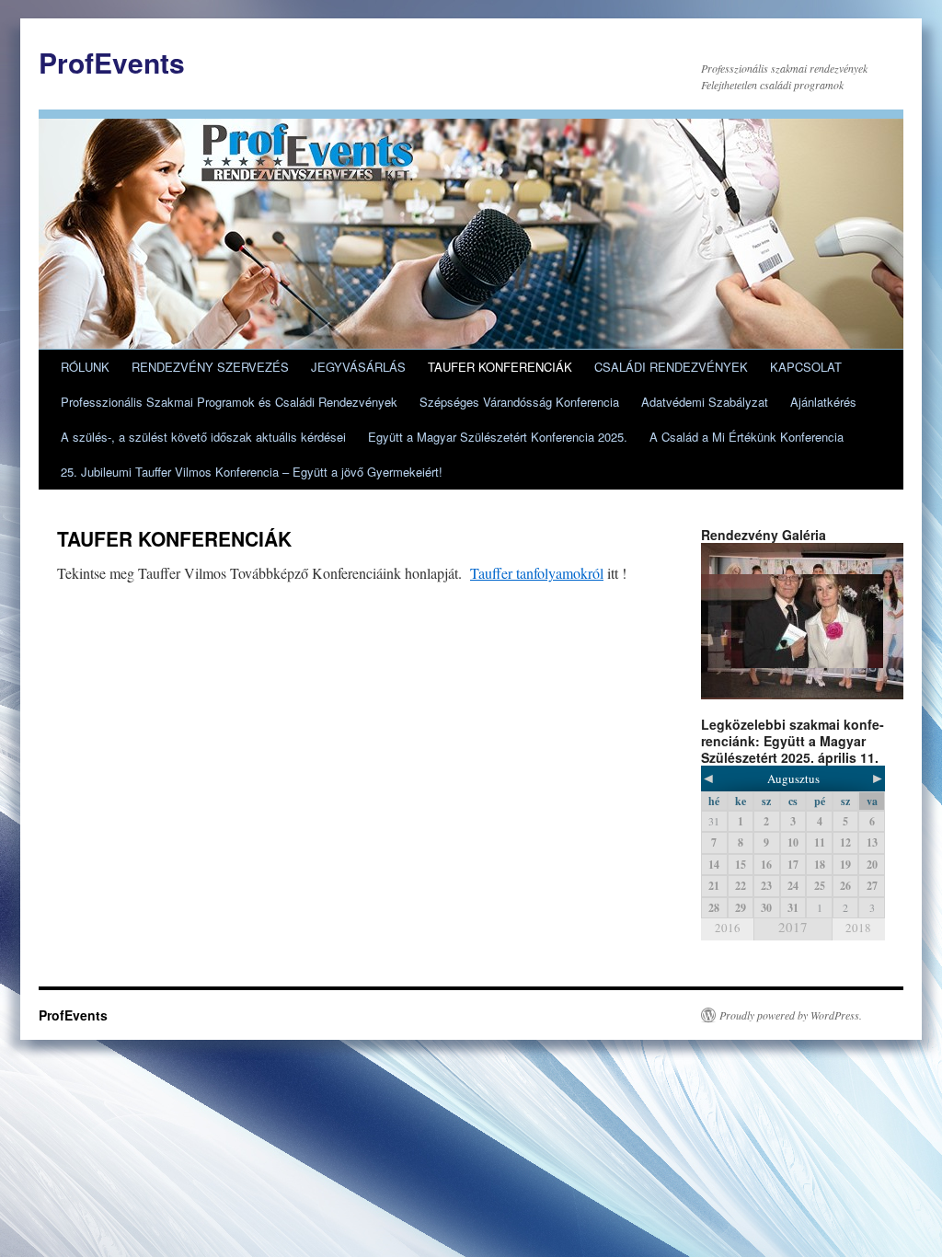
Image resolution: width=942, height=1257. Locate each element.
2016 (728, 927)
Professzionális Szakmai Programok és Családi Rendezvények (229, 401)
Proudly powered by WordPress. (790, 1015)
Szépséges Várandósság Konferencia (519, 401)
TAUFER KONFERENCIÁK (500, 366)
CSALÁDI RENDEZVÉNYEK (671, 366)
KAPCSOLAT (806, 366)
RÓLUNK (85, 366)
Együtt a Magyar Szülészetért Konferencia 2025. (497, 436)
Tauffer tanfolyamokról (536, 572)
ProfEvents (112, 62)
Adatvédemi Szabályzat (704, 401)
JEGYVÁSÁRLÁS (358, 366)
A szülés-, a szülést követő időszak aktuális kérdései (203, 436)
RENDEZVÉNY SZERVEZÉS (210, 366)
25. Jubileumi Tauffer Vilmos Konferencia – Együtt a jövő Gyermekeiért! (251, 471)
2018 (858, 927)
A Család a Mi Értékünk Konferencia (746, 436)
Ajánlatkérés (823, 401)
